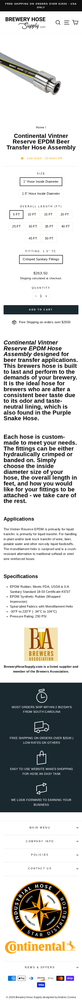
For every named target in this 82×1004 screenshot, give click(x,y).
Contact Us (40, 868)
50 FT (49, 238)
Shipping (25, 278)
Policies (40, 854)
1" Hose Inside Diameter (40, 181)
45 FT (33, 238)
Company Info (40, 841)
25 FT (16, 226)
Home (40, 127)
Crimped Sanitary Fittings (41, 259)
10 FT (32, 214)
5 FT (16, 214)
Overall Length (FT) (41, 206)
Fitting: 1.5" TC (41, 251)
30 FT (33, 226)
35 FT (49, 226)
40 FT (65, 226)
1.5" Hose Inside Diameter (41, 193)
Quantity (41, 287)
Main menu (40, 827)
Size (41, 173)
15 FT (48, 214)
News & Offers (40, 967)
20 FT (65, 214)
